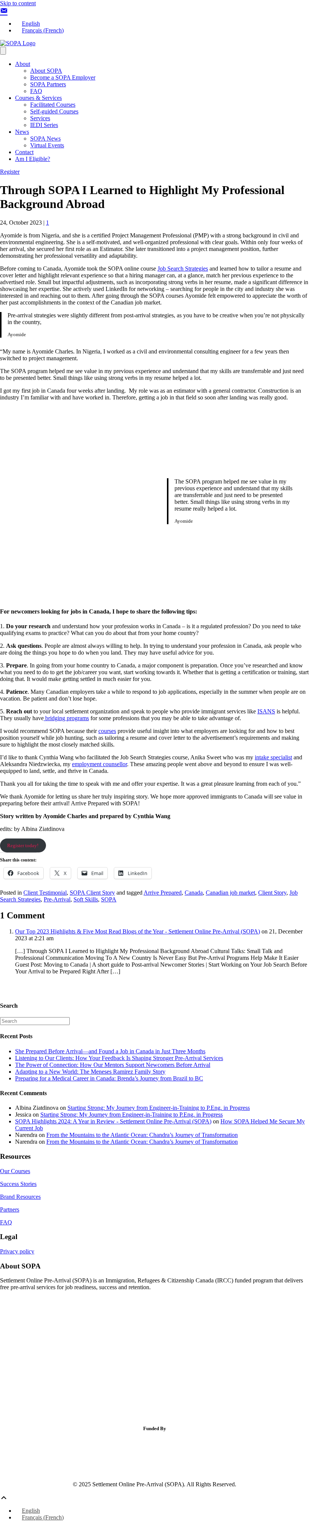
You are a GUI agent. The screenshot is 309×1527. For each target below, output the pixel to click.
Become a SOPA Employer (62, 77)
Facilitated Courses (52, 104)
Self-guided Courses (54, 111)
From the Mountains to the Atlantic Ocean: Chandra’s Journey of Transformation (142, 1135)
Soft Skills (85, 899)
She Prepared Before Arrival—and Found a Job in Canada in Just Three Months (110, 1051)
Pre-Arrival (57, 899)
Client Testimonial (45, 892)
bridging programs (66, 718)
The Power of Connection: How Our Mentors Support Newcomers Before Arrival (112, 1065)
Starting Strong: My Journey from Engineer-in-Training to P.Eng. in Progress (158, 1108)
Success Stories (18, 1184)
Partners (9, 1209)
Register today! (22, 845)
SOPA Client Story (92, 892)
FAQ (36, 91)
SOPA (108, 899)
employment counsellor (99, 764)
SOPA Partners (48, 84)
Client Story (272, 892)
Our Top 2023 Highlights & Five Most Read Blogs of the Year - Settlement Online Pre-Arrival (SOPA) (137, 931)
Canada (194, 892)
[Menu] (3, 51)
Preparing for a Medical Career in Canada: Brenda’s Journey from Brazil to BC (109, 1078)
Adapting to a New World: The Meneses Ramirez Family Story (90, 1071)
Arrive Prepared (163, 892)
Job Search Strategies (183, 268)
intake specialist (273, 757)
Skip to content (18, 3)
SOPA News (45, 138)
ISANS (266, 711)
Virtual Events (47, 145)
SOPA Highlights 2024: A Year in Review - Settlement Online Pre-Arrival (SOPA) (113, 1121)
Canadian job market (230, 892)
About (22, 64)
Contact (24, 152)
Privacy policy (17, 1251)
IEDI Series (44, 125)
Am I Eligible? (32, 159)
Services (40, 118)
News (22, 132)
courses (107, 731)
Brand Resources (20, 1196)
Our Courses (15, 1171)
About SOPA (46, 70)
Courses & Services (38, 98)
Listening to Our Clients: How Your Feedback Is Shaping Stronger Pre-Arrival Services (119, 1058)
